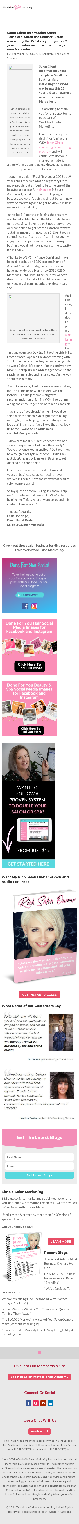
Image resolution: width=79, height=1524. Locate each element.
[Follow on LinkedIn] (50, 1403)
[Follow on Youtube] (43, 1403)
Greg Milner (17, 53)
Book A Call (39, 1431)
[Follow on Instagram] (36, 1403)
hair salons (44, 190)
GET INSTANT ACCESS (39, 995)
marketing (68, 339)
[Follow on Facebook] (28, 1403)
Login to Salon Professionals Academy (39, 1377)
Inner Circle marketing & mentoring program (55, 147)
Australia (48, 53)
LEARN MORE (61, 1241)
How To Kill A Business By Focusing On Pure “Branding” (60, 1278)
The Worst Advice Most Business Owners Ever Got (60, 1263)
